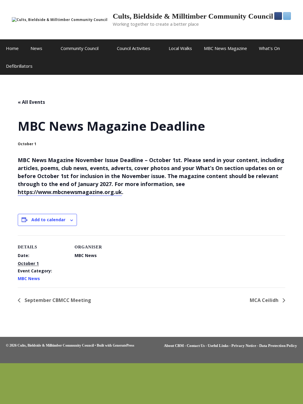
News (36, 48)
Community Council (80, 48)
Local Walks (180, 48)
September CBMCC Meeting (57, 300)
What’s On (269, 48)
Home (12, 48)
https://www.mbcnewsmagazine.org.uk (70, 191)
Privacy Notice (243, 345)
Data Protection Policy (278, 345)
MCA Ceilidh (265, 300)
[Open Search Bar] (294, 66)
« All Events (31, 102)
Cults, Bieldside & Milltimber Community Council (193, 16)
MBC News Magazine (225, 48)
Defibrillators (19, 66)
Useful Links (218, 345)
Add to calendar (48, 219)
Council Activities (133, 48)
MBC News (29, 278)
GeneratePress (123, 345)
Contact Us (196, 345)
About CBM (174, 345)
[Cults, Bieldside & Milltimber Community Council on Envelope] (287, 16)
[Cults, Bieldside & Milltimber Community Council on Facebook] (278, 16)
